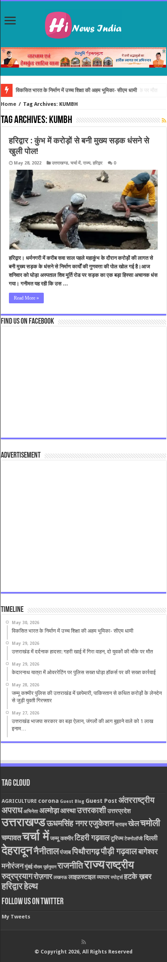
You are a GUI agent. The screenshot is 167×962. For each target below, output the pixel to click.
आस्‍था (68, 810)
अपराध (12, 810)
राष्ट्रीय (120, 865)
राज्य (86, 163)
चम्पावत (11, 837)
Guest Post (101, 800)
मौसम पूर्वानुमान (45, 867)
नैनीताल (46, 851)
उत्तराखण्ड (60, 163)
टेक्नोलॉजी (133, 838)
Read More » (26, 298)
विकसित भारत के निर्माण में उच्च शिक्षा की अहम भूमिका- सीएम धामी (76, 90)
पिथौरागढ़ (86, 851)
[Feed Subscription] (164, 120)
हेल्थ (31, 886)
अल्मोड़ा (49, 810)
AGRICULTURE (19, 801)
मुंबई (28, 866)
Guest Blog (72, 801)
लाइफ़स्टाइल (82, 877)
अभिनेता (31, 811)
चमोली (150, 823)
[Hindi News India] (83, 23)
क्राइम (121, 824)
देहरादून (17, 850)
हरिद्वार (98, 163)
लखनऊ (60, 877)
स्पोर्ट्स (117, 877)
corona (48, 801)
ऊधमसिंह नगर (67, 823)
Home (8, 104)
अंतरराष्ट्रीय (136, 800)
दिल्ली (151, 838)
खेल (133, 823)
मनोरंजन (13, 865)
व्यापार (103, 877)
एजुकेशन (101, 823)
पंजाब (65, 852)
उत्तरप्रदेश (119, 811)
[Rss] (84, 942)
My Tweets (16, 917)
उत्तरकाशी (91, 810)
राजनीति (70, 865)
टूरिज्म (117, 838)
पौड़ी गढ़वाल (119, 851)
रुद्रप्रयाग (17, 876)
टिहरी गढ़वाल (92, 837)
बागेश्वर (148, 851)
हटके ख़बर (138, 876)
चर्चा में (76, 163)
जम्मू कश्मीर (61, 838)
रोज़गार (43, 876)
